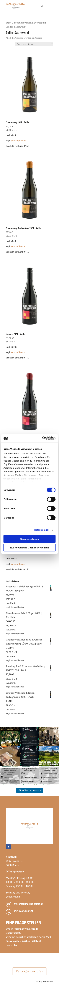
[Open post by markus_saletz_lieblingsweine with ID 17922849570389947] (10, 775)
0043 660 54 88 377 (23, 911)
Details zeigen (41, 530)
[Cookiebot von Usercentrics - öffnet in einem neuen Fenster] (42, 438)
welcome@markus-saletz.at (28, 904)
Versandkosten (18, 140)
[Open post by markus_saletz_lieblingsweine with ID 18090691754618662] (29, 775)
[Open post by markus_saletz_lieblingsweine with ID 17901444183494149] (10, 756)
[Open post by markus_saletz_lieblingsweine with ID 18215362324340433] (10, 736)
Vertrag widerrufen (29, 971)
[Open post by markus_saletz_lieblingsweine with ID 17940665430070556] (29, 756)
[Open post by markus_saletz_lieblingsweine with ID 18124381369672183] (49, 775)
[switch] (51, 499)
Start (8, 22)
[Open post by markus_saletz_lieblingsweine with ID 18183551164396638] (49, 756)
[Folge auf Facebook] (8, 846)
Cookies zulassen (29, 539)
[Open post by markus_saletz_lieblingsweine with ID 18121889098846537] (49, 736)
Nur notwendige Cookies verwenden (29, 547)
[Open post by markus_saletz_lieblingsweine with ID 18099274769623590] (29, 736)
